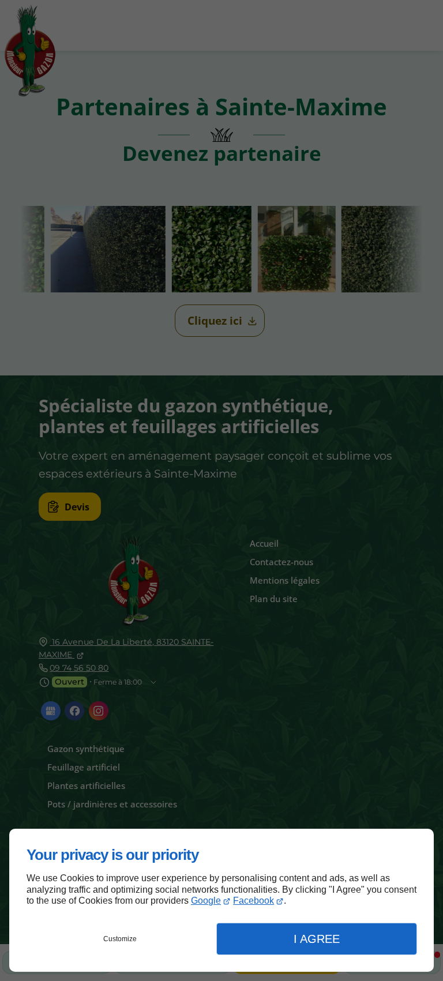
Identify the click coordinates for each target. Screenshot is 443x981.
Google (206, 900)
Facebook (253, 900)
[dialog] (221, 900)
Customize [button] (120, 939)
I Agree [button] (317, 939)
